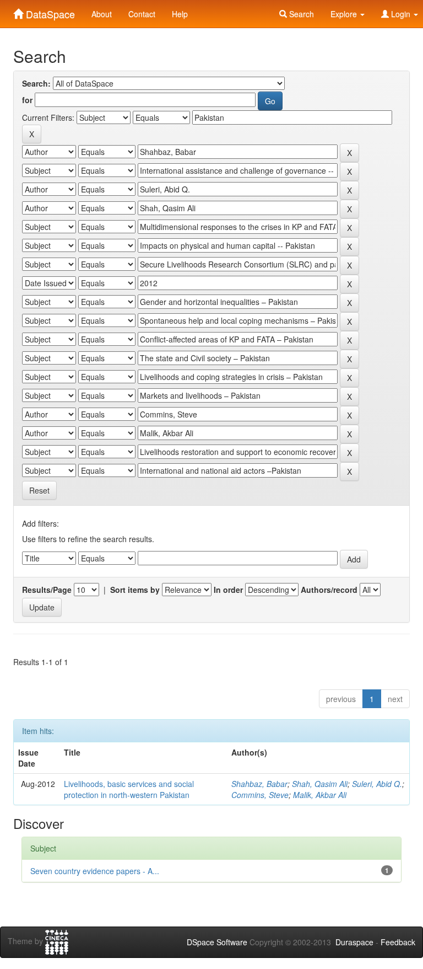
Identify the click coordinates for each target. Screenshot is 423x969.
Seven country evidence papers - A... (94, 870)
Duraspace (354, 941)
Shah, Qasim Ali (320, 783)
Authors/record (329, 589)
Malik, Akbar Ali (319, 794)
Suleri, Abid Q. (377, 783)
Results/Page (47, 589)
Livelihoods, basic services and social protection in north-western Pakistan (129, 789)
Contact (141, 13)
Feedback (398, 941)
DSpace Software (217, 941)
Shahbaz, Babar (259, 783)
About (101, 13)
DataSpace (49, 12)
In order (228, 589)
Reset (39, 490)
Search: (36, 83)
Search (300, 13)
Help (180, 13)
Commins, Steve (260, 794)
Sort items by (135, 589)
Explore (344, 13)
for (27, 99)
